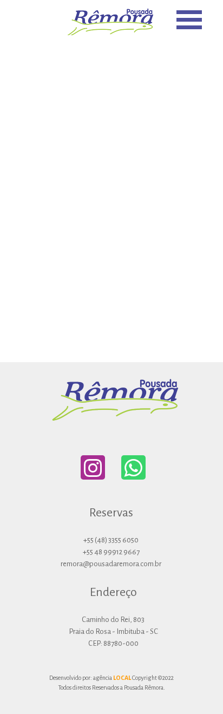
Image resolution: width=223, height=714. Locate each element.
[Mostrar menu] (189, 20)
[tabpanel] (113, 616)
